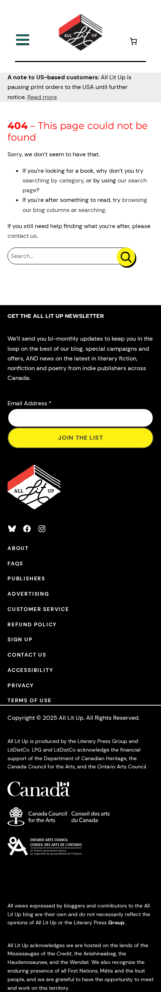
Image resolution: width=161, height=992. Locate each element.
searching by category (52, 180)
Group (116, 922)
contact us (22, 236)
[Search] (126, 257)
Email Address (29, 403)
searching (91, 210)
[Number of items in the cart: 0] (133, 42)
